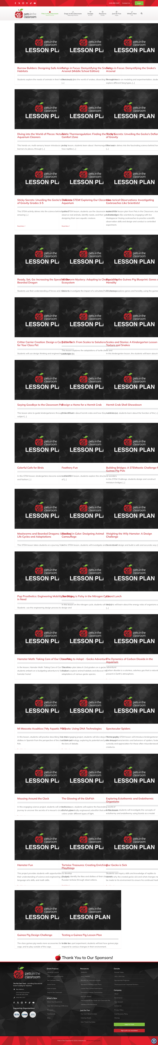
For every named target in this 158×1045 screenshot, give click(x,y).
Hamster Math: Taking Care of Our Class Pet (44, 659)
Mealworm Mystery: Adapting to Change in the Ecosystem (90, 281)
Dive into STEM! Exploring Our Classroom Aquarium (86, 201)
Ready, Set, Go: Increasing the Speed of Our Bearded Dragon (43, 281)
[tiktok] (31, 3)
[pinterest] (27, 3)
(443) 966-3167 (20, 997)
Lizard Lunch (114, 596)
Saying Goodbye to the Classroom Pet (40, 404)
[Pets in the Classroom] (25, 9)
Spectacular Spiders (118, 728)
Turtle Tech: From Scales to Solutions (84, 342)
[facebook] (15, 3)
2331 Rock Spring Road (22, 992)
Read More (20, 226)
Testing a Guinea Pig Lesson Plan (82, 935)
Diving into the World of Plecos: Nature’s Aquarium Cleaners (41, 135)
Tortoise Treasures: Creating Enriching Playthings (84, 866)
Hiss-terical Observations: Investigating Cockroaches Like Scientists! (130, 201)
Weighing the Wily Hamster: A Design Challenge (129, 535)
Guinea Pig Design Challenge (34, 935)
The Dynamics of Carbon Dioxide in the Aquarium (129, 660)
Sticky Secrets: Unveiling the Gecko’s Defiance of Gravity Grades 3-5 (44, 201)
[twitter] (19, 3)
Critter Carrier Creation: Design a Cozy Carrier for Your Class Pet (44, 343)
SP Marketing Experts (93, 1040)
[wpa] (17, 1012)
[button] (141, 13)
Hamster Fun (25, 865)
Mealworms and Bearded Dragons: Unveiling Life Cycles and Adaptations (44, 535)
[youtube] (35, 3)
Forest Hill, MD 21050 (22, 994)
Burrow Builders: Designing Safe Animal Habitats (41, 69)
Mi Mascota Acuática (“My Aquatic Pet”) (41, 728)
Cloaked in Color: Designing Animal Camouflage (83, 535)
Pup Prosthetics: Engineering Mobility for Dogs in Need (45, 598)
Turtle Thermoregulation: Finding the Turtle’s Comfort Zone (88, 135)
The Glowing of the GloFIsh (78, 798)
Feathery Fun (70, 467)
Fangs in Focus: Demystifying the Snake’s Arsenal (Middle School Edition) (86, 69)
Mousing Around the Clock (33, 798)
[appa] (33, 1012)
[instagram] (23, 3)
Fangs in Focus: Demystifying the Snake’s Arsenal (131, 69)
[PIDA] (24, 1012)
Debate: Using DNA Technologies (82, 728)
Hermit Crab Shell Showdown (124, 404)
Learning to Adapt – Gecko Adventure (84, 659)
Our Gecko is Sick (116, 865)
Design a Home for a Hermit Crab (82, 404)
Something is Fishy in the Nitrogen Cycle (86, 596)
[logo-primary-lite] (26, 967)
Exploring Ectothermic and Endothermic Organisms (130, 800)
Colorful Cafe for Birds (30, 467)
